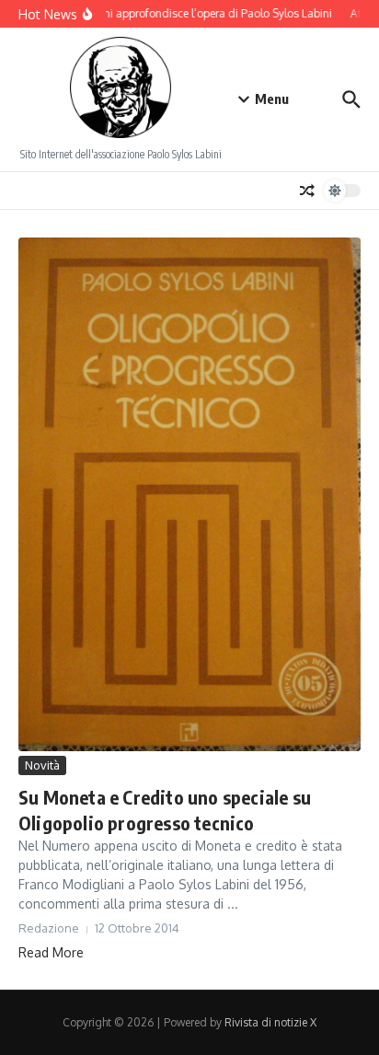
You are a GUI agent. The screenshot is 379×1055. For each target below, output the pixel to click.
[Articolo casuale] (307, 190)
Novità (42, 765)
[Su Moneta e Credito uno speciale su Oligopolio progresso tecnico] (189, 494)
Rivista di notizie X (270, 1022)
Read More (51, 952)
